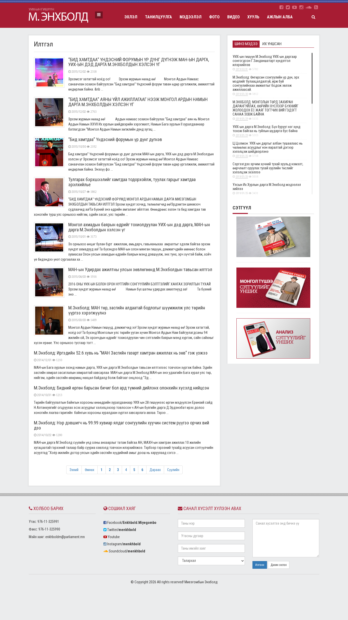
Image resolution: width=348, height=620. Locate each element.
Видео (233, 17)
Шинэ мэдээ (246, 44)
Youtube (113, 537)
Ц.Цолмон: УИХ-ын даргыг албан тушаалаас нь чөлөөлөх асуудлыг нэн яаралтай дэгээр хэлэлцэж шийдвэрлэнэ (268, 149)
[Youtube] (294, 7)
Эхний (74, 470)
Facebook (131, 523)
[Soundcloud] (308, 7)
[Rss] (316, 7)
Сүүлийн (173, 470)
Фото (214, 17)
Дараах (155, 470)
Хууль (253, 17)
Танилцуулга (158, 17)
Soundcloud (126, 551)
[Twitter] (288, 7)
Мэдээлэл (191, 17)
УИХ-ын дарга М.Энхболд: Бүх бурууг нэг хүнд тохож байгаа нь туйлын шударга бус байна (266, 131)
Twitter (121, 530)
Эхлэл (130, 17)
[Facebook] (281, 7)
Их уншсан (272, 44)
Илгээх (259, 565)
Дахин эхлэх (279, 565)
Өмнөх (89, 470)
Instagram (123, 544)
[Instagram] (301, 7)
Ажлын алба (280, 17)
